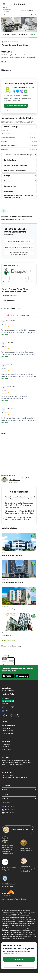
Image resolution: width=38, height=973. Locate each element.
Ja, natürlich (19, 959)
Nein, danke (19, 965)
